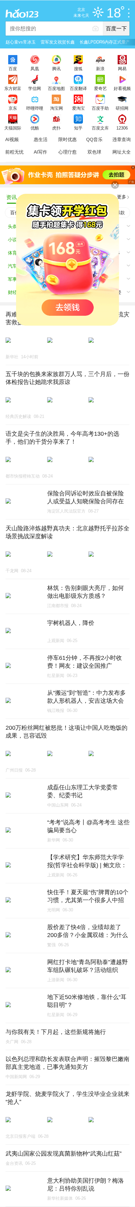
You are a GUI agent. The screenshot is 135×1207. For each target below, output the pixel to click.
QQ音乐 (94, 139)
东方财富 (12, 88)
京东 (13, 108)
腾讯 (56, 68)
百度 (13, 68)
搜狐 (78, 68)
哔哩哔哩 (34, 108)
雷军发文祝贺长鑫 (58, 42)
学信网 (34, 88)
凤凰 (34, 68)
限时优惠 (67, 139)
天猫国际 (12, 128)
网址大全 (121, 152)
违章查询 (121, 139)
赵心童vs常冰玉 (21, 42)
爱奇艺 (100, 88)
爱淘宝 (78, 108)
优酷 (34, 128)
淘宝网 (56, 108)
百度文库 (100, 128)
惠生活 (41, 139)
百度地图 (56, 88)
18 (113, 13)
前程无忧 (14, 152)
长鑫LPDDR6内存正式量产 (105, 42)
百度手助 (100, 108)
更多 (121, 196)
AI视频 (12, 139)
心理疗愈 (67, 152)
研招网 (122, 108)
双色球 (94, 152)
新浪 (100, 68)
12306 (122, 128)
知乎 (78, 128)
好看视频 (122, 88)
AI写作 (40, 152)
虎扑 (56, 128)
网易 (122, 68)
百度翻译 (78, 88)
